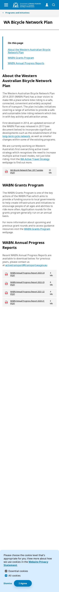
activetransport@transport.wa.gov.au (26, 265)
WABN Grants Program (21, 57)
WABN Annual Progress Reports (26, 63)
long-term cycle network (16, 136)
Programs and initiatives (15, 12)
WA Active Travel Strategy (34, 159)
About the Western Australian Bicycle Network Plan (29, 51)
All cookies (14, 575)
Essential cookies (18, 571)
